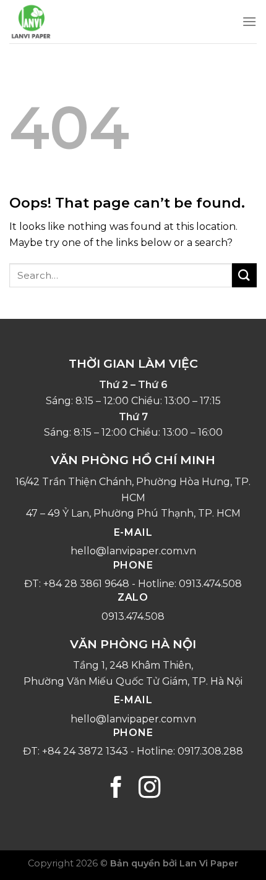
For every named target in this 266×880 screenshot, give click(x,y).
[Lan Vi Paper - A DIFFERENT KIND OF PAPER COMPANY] (71, 21)
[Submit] (244, 275)
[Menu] (249, 21)
